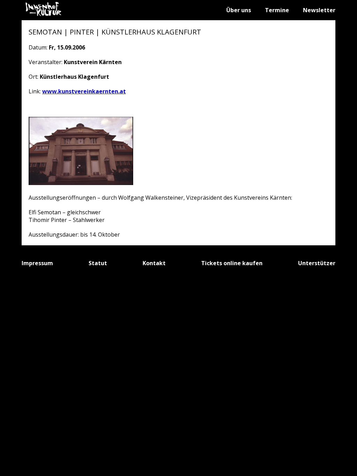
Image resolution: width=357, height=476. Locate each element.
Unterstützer (316, 263)
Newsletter (319, 10)
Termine (277, 10)
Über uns (238, 10)
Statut (98, 263)
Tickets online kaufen (232, 263)
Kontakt (154, 263)
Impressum (37, 263)
